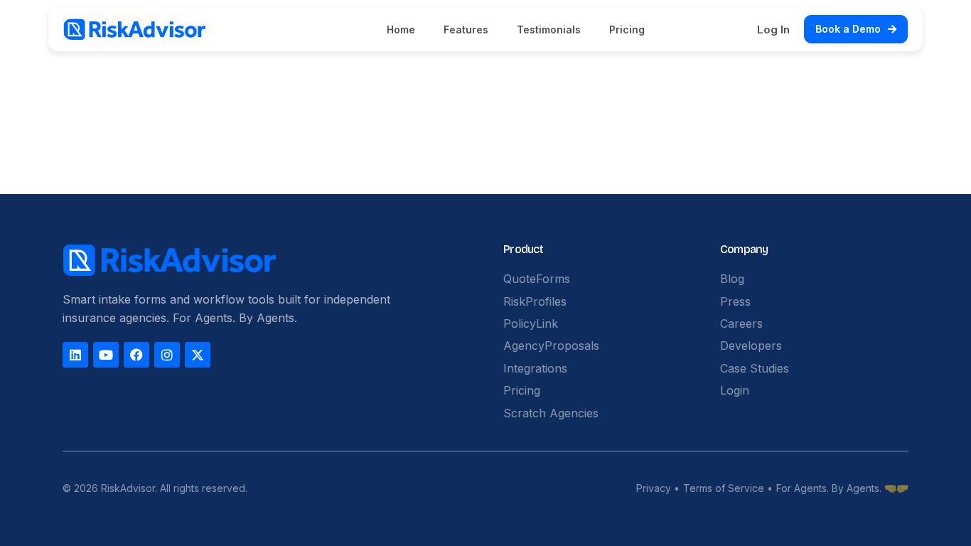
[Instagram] (167, 355)
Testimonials (549, 29)
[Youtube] (106, 355)
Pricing (627, 29)
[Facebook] (136, 355)
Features (466, 29)
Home (401, 29)
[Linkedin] (75, 355)
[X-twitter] (197, 355)
